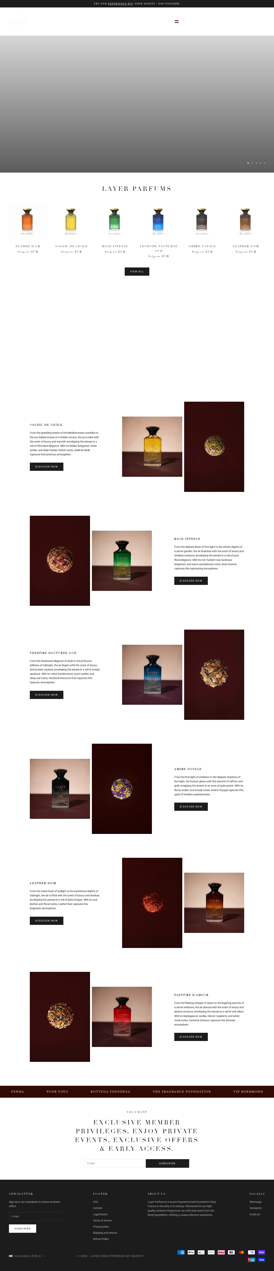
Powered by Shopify (127, 1256)
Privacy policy (101, 1226)
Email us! (255, 1214)
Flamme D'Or (28, 246)
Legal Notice (100, 1214)
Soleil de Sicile (71, 246)
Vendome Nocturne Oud (159, 248)
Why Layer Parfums (119, 21)
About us (155, 21)
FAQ (95, 1201)
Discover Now (191, 350)
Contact (97, 1208)
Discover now (191, 580)
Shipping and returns (105, 1232)
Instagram (256, 1208)
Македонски (226, 21)
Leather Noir (246, 246)
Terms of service (102, 1220)
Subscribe (167, 1163)
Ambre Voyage (202, 246)
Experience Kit (120, 3)
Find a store (80, 21)
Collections (48, 21)
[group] (137, 104)
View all (137, 271)
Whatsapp (256, 1201)
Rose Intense (115, 246)
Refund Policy (101, 1238)
